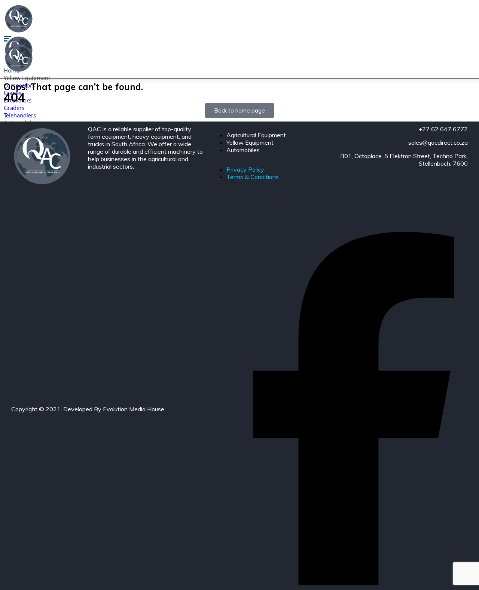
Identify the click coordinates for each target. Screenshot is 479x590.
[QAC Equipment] (19, 31)
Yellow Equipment (27, 78)
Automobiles (243, 150)
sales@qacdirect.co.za (438, 142)
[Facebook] (353, 582)
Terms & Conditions (252, 177)
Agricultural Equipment (256, 135)
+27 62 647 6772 (443, 129)
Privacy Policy (245, 169)
